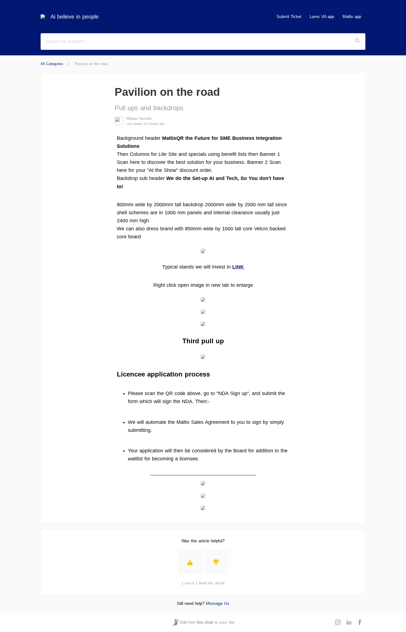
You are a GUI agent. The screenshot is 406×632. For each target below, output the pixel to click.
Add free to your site (207, 622)
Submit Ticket (288, 16)
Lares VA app (322, 16)
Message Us (217, 603)
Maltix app (351, 16)
